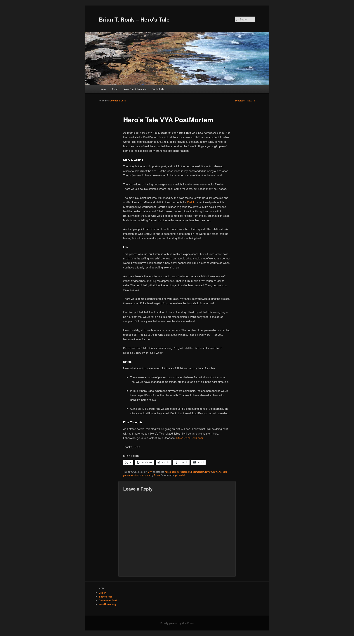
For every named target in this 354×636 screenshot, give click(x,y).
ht (189, 471)
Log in (102, 592)
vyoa (147, 475)
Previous (238, 100)
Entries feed (105, 596)
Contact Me (158, 89)
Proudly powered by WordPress (177, 623)
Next (251, 100)
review (208, 471)
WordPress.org (107, 604)
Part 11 (191, 202)
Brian (157, 475)
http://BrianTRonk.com (189, 438)
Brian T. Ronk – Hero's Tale (134, 19)
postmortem (197, 471)
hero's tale (170, 471)
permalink (180, 475)
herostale (182, 471)
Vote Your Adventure (135, 89)
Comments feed (108, 600)
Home (103, 89)
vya (142, 475)
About (115, 89)
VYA (150, 471)
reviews (217, 471)
